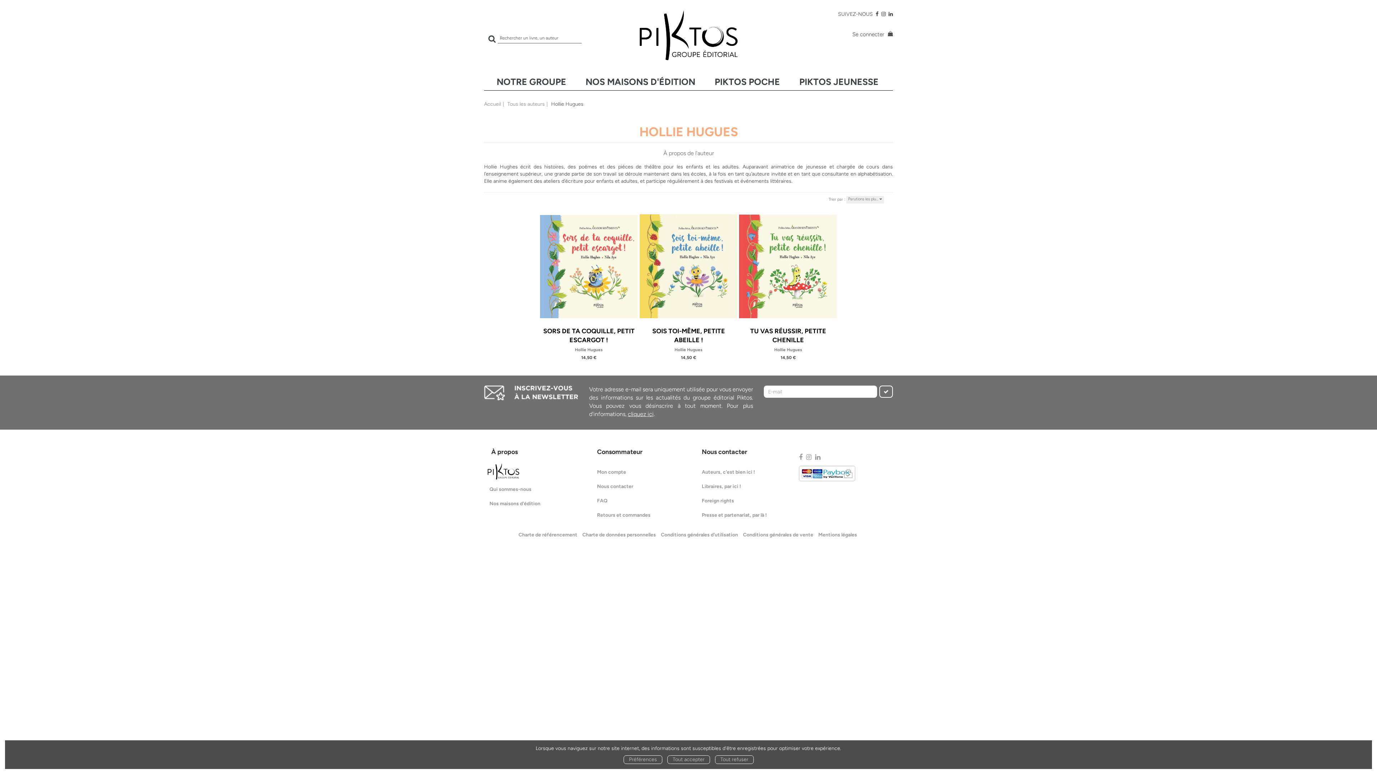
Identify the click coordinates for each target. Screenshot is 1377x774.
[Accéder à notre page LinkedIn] (891, 14)
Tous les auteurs (526, 104)
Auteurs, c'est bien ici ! (728, 472)
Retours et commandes (623, 515)
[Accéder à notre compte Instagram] (883, 14)
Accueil (492, 104)
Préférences (643, 759)
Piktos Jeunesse (839, 81)
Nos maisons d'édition (640, 81)
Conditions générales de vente (778, 535)
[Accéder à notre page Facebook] (877, 14)
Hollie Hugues (589, 349)
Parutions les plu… (863, 199)
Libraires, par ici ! (721, 486)
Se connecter (868, 34)
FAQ (602, 501)
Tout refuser (734, 759)
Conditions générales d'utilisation (699, 535)
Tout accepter (689, 759)
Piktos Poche (747, 81)
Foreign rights (718, 501)
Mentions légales (837, 535)
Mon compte (611, 472)
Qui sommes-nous (510, 489)
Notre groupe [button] (531, 81)
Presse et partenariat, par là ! (734, 515)
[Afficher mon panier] (889, 35)
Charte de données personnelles (619, 535)
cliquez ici (641, 414)
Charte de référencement (548, 535)
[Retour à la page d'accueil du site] (688, 35)
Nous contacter (615, 486)
